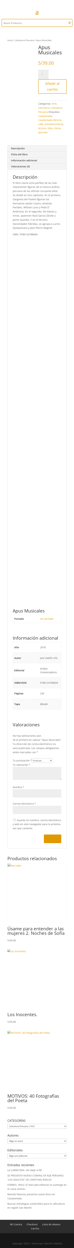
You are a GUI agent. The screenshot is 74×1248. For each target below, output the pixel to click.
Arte (54, 103)
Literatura (44, 107)
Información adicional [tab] (24, 160)
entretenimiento (53, 124)
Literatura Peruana (24, 40)
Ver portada (46, 618)
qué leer (43, 132)
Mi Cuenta (16, 1224)
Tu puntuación (22, 760)
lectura (42, 128)
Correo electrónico (24, 803)
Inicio (10, 40)
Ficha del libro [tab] (19, 154)
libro (50, 128)
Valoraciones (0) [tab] (20, 166)
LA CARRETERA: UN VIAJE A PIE (24, 1170)
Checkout (32, 1224)
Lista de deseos (51, 1224)
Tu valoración (21, 764)
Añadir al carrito (52, 86)
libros (57, 128)
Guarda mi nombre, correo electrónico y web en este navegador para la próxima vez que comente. (37, 824)
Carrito (35, 1228)
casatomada (45, 116)
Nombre (18, 787)
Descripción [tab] (18, 148)
